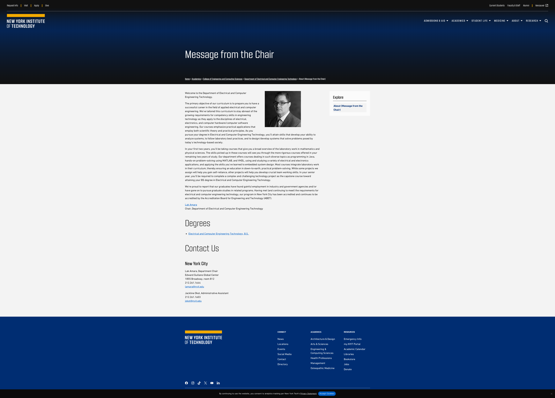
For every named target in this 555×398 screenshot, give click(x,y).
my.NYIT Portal (352, 343)
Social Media (285, 354)
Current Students (497, 5)
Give (47, 5)
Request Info (12, 5)
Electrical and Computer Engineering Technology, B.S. (218, 233)
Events (281, 349)
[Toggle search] (546, 21)
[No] (551, 393)
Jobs (346, 364)
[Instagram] (192, 383)
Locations (283, 343)
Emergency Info (352, 338)
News (281, 338)
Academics (458, 20)
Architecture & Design (323, 338)
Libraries (349, 354)
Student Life (480, 20)
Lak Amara (191, 204)
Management (318, 363)
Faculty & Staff (513, 5)
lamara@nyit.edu (194, 286)
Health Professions (321, 357)
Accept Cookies (327, 393)
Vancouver (539, 5)
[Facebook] (186, 383)
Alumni (526, 5)
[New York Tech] (26, 21)
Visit (26, 5)
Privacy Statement (308, 393)
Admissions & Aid (434, 20)
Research (532, 20)
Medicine (499, 20)
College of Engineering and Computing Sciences (222, 78)
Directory (283, 364)
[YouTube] (211, 383)
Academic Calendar (354, 349)
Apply (36, 5)
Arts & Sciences (319, 343)
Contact (282, 359)
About (516, 20)
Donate (348, 369)
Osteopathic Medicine (322, 368)
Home (187, 78)
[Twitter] (205, 383)
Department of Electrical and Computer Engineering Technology (270, 78)
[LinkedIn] (218, 383)
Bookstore (349, 359)
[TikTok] (199, 383)
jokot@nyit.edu (193, 300)
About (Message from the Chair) (348, 107)
